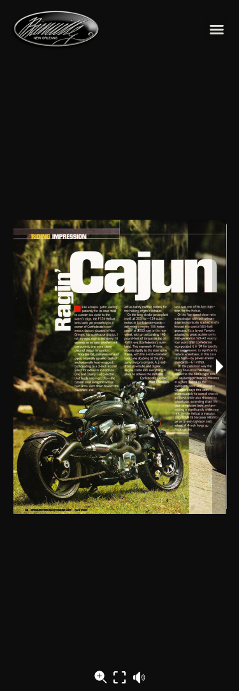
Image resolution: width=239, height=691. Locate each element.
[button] (216, 29)
